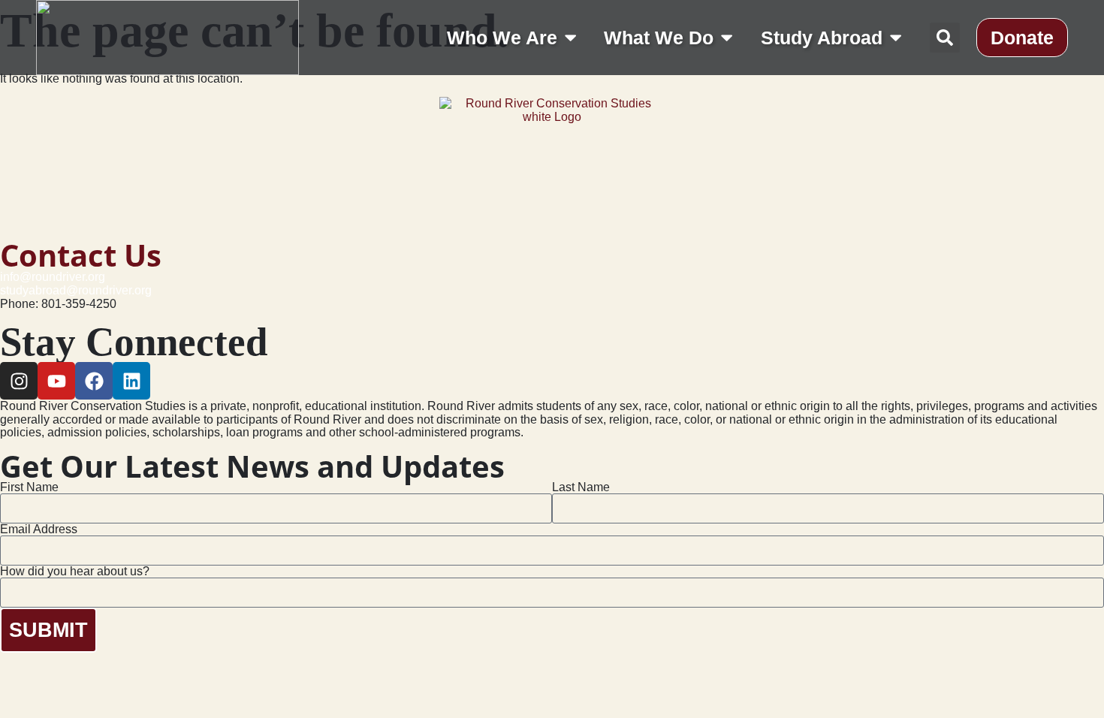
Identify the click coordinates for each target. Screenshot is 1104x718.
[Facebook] (94, 381)
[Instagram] (19, 381)
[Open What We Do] (726, 37)
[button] (945, 38)
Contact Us (80, 255)
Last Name (581, 487)
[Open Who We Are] (570, 37)
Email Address (38, 529)
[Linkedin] (131, 381)
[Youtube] (56, 381)
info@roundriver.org (52, 276)
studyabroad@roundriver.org (76, 290)
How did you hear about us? (74, 572)
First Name (29, 487)
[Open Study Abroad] (895, 37)
